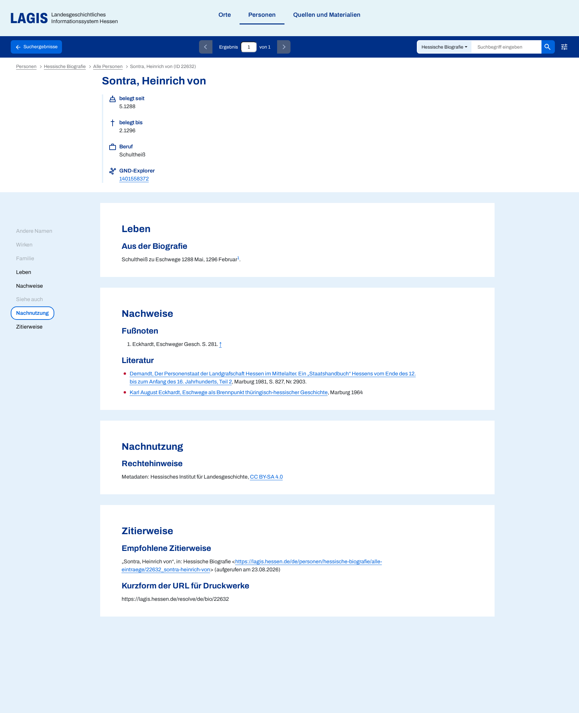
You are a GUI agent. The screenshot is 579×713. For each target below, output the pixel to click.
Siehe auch (29, 299)
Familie (25, 258)
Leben (23, 272)
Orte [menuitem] (224, 14)
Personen (26, 66)
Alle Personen (108, 66)
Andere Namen (34, 231)
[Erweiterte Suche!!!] (564, 47)
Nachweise (29, 286)
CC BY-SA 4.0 (266, 477)
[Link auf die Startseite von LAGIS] (67, 18)
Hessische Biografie (442, 47)
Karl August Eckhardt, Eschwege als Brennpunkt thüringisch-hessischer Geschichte (229, 392)
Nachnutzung (32, 313)
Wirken (24, 244)
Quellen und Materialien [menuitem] (327, 14)
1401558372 (134, 179)
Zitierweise (29, 327)
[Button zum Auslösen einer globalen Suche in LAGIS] (548, 47)
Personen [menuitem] (262, 14)
